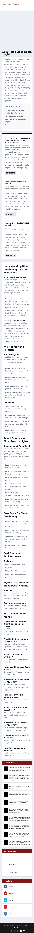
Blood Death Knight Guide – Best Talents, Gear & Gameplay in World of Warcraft (17, 140)
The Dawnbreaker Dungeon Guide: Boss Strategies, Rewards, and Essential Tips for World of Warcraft (19, 802)
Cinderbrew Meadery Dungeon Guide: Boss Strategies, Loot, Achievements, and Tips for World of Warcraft (19, 769)
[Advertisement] (17, 28)
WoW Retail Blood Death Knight (18, 147)
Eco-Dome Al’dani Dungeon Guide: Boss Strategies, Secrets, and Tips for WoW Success (19, 810)
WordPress (17, 928)
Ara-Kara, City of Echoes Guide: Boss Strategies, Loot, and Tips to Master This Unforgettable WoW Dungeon (19, 818)
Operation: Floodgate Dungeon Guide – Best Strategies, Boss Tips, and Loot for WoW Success (19, 794)
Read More (10, 173)
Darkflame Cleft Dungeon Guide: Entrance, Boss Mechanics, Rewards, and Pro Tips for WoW (19, 786)
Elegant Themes (17, 925)
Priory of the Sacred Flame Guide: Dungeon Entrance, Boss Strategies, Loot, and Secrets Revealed (19, 826)
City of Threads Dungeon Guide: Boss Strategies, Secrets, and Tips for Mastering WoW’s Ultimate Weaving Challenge (19, 778)
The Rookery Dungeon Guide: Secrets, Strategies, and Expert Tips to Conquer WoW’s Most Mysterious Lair (19, 842)
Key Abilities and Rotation (14, 116)
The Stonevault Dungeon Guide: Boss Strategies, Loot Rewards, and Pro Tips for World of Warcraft (19, 834)
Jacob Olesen (10, 145)
